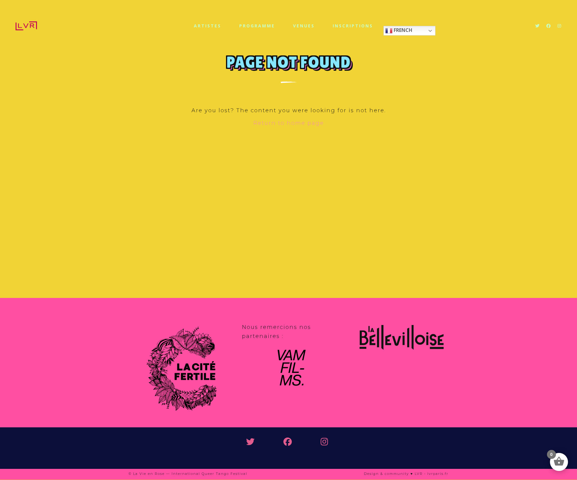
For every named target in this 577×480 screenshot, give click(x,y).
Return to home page (288, 123)
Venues (304, 26)
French (402, 30)
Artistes (207, 26)
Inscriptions (353, 26)
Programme (257, 26)
